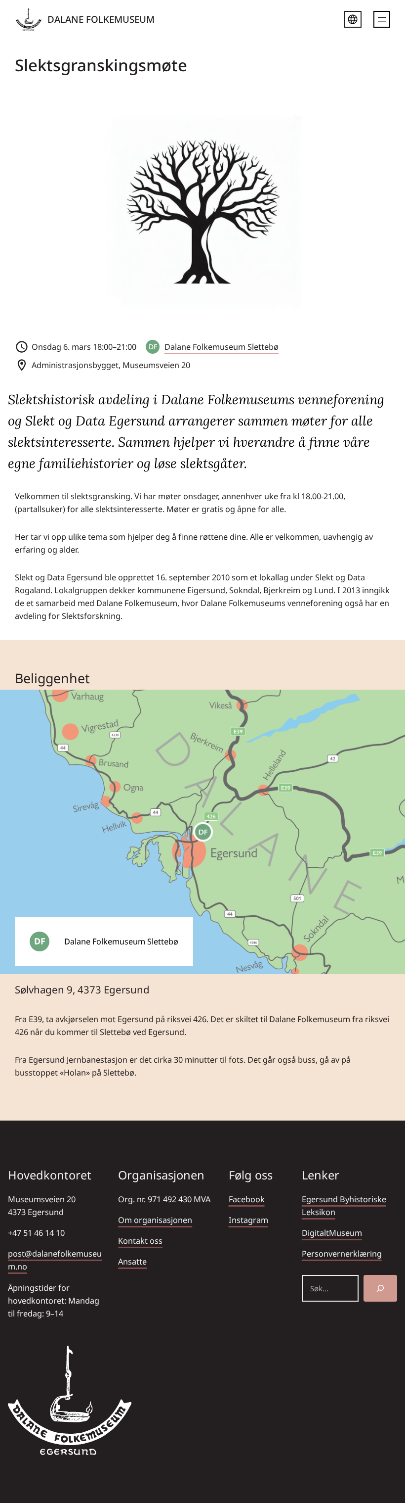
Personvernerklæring (342, 1253)
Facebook (247, 1199)
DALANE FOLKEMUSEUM (101, 19)
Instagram (248, 1220)
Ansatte (132, 1261)
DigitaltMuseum (332, 1232)
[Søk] (380, 1288)
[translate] (353, 20)
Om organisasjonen (155, 1220)
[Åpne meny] (381, 19)
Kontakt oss (140, 1240)
